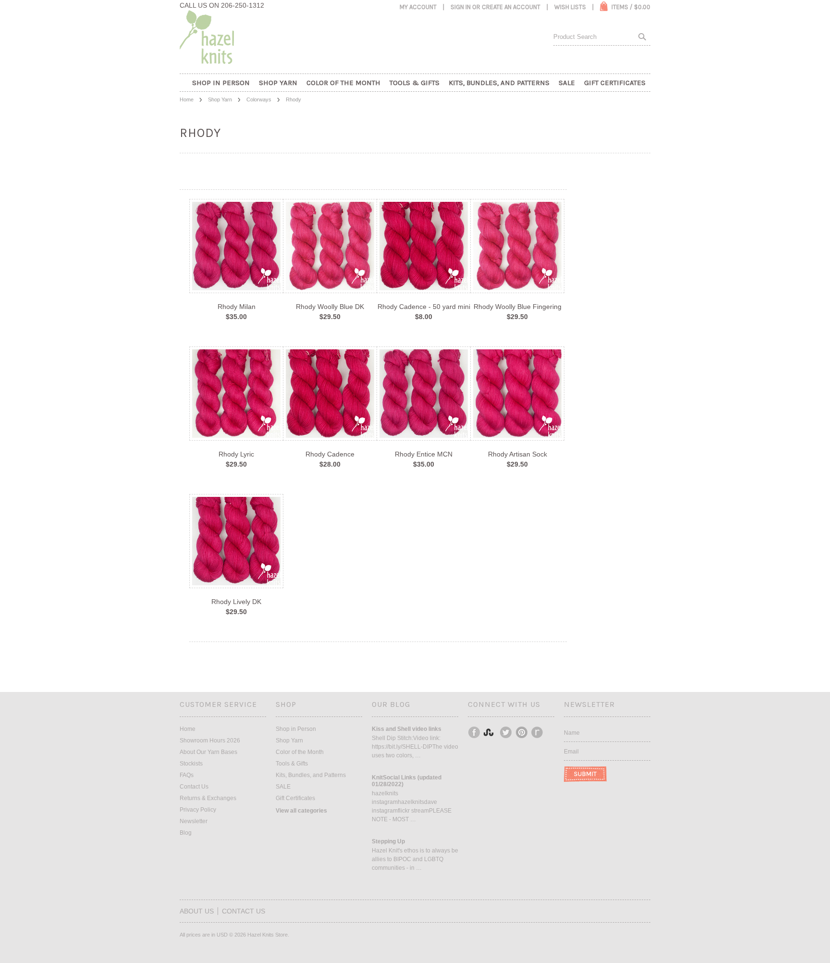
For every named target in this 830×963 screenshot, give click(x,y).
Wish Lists (570, 7)
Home (187, 99)
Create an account (511, 7)
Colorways (258, 99)
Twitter (506, 732)
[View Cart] (604, 6)
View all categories (301, 810)
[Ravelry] (537, 732)
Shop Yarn (220, 99)
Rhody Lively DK (236, 601)
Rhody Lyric (236, 454)
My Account (418, 7)
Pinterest (522, 732)
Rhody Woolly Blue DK (330, 306)
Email (571, 751)
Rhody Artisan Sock (517, 454)
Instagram (490, 732)
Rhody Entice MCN (423, 454)
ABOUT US (197, 911)
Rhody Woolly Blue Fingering (517, 306)
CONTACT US (243, 911)
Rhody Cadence (329, 454)
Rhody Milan (237, 306)
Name (572, 732)
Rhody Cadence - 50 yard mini (424, 306)
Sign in (461, 7)
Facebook (474, 732)
